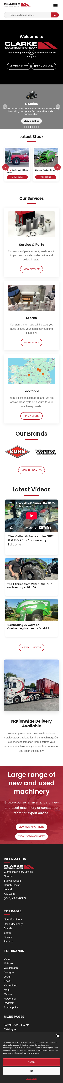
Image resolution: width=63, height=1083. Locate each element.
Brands (8, 928)
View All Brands (32, 470)
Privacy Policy (31, 1079)
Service (8, 937)
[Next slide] (58, 106)
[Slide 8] (38, 127)
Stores (7, 932)
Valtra (7, 959)
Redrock (9, 1003)
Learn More (31, 342)
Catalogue (10, 1029)
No (31, 1070)
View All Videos (31, 647)
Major (7, 990)
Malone (8, 994)
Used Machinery (43, 66)
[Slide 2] (26, 127)
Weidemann (11, 968)
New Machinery (19, 66)
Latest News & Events (16, 1025)
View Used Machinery (31, 836)
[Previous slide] (5, 106)
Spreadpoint (11, 1007)
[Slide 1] (24, 127)
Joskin (7, 976)
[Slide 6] (34, 127)
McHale (8, 963)
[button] (58, 1036)
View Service (32, 269)
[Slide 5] (32, 127)
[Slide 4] (30, 127)
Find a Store (31, 416)
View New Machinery (31, 827)
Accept (31, 1062)
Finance (8, 941)
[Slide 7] (36, 127)
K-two (7, 981)
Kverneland (10, 985)
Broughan (9, 972)
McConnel (10, 998)
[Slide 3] (28, 127)
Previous (5, 167)
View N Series (31, 121)
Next (57, 167)
